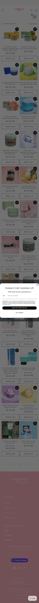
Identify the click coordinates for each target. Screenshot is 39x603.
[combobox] (4, 295)
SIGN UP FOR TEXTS (19, 308)
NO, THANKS (19, 312)
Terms (9, 304)
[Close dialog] (37, 285)
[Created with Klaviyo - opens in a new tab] (19, 319)
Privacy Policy (4, 304)
